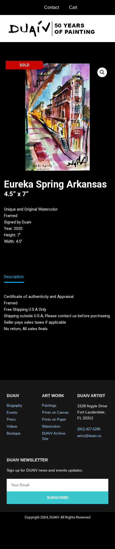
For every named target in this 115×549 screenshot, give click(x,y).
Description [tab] (14, 276)
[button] (107, 28)
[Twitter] (50, 539)
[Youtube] (64, 539)
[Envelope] (78, 539)
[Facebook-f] (36, 539)
